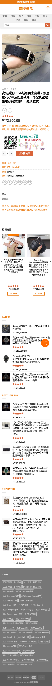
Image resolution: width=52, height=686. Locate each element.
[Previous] (2, 267)
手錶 (37, 16)
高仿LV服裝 (44, 641)
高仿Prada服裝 (43, 660)
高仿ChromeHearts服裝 (12, 614)
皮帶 (18, 20)
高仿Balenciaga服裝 (11, 596)
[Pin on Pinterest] (24, 182)
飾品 (34, 20)
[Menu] (3, 9)
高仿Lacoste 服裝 (38, 637)
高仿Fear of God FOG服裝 (13, 623)
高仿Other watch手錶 (11, 650)
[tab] (26, 193)
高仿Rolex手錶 (9, 664)
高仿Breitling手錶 (10, 600)
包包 (13, 16)
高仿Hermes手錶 (10, 632)
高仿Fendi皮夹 (8, 628)
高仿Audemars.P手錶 (24, 591)
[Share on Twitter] (14, 182)
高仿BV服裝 (23, 605)
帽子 (45, 16)
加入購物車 (24, 153)
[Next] (50, 267)
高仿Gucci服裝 (23, 628)
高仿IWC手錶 (23, 637)
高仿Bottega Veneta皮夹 (31, 596)
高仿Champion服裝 (10, 609)
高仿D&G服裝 (30, 614)
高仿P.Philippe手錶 (10, 655)
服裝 (29, 16)
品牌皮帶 (12, 89)
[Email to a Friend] (19, 182)
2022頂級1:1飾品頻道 (32, 587)
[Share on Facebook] (9, 182)
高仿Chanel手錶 (27, 609)
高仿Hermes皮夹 (42, 632)
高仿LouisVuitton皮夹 (28, 641)
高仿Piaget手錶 (28, 660)
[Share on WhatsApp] (4, 182)
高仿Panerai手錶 (26, 655)
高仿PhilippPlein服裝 (11, 660)
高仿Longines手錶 (10, 641)
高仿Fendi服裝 (32, 623)
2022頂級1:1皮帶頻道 (15, 176)
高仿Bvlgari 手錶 (9, 605)
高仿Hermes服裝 (26, 632)
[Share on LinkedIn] (29, 182)
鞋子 (21, 16)
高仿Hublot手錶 (9, 637)
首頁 (4, 16)
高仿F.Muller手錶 (23, 619)
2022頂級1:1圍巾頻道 (12, 582)
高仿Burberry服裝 (26, 600)
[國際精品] (26, 9)
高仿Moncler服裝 (10, 646)
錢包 (26, 20)
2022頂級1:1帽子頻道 (32, 582)
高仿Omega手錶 (25, 646)
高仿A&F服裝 (8, 591)
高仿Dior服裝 (8, 619)
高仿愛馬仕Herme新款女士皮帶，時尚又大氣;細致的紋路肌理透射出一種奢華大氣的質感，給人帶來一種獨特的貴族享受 (13, 266)
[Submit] (47, 25)
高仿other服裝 (28, 650)
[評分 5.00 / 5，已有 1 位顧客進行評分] (26, 116)
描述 (4, 193)
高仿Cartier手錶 (37, 605)
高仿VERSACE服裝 (24, 664)
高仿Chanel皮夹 (42, 609)
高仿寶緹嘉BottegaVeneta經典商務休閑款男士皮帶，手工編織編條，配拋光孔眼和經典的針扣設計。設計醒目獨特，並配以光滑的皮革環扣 (38, 267)
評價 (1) (5, 199)
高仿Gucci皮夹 (37, 628)
